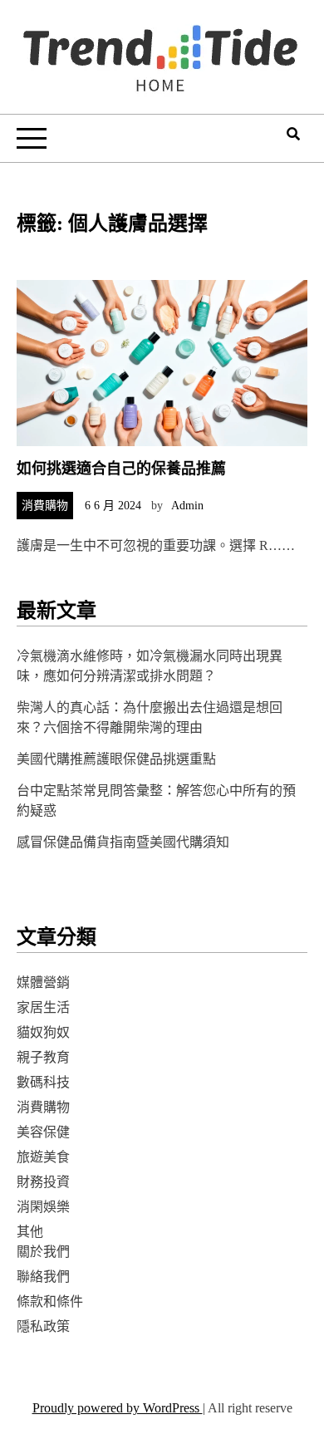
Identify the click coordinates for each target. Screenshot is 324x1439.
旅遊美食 (43, 1157)
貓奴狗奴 (43, 1032)
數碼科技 (43, 1082)
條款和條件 (50, 1301)
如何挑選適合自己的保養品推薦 (121, 468)
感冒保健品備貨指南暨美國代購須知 (123, 842)
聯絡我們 (43, 1277)
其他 (30, 1232)
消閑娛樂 (43, 1207)
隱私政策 (43, 1326)
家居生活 (43, 1007)
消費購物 (45, 505)
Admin (187, 505)
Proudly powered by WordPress (117, 1408)
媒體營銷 (43, 982)
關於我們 (43, 1252)
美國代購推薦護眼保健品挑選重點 (116, 759)
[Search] (293, 134)
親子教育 (43, 1057)
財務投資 (43, 1182)
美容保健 (43, 1132)
